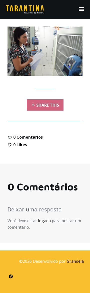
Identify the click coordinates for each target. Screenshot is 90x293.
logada (44, 220)
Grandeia (75, 261)
